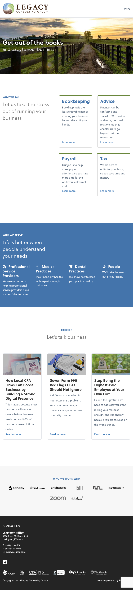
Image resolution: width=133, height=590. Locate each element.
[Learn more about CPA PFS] (38, 572)
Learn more (75, 142)
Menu (127, 8)
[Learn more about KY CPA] (21, 572)
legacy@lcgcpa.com (15, 551)
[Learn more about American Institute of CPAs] (9, 572)
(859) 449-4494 (13, 548)
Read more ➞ (22, 434)
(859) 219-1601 (13, 545)
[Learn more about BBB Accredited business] (59, 572)
